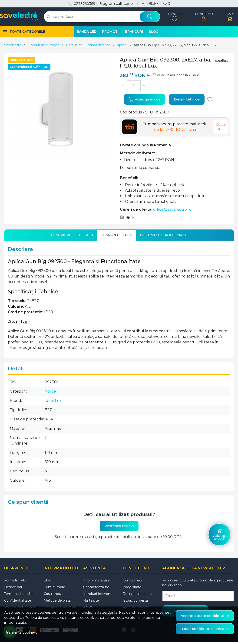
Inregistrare (132, 587)
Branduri (134, 31)
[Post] (123, 217)
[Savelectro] (19, 16)
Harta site (91, 600)
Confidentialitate (17, 600)
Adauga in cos (147, 99)
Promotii (110, 31)
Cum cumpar (54, 587)
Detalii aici (220, 127)
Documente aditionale (163, 235)
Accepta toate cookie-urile (205, 615)
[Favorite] (174, 17)
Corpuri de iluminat (43, 45)
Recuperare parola (137, 594)
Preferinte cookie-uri (22, 632)
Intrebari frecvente (98, 594)
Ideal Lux (53, 400)
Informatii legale (96, 580)
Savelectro (12, 45)
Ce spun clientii (116, 235)
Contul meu (132, 580)
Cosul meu (52, 594)
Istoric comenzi (135, 600)
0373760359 (84, 4)
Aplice (122, 45)
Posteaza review (119, 526)
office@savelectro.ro (172, 209)
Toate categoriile (27, 31)
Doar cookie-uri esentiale (205, 628)
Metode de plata (57, 600)
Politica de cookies (40, 618)
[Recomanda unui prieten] (135, 217)
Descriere (61, 235)
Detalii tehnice (187, 99)
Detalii (86, 235)
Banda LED (86, 31)
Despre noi (13, 587)
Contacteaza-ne (96, 587)
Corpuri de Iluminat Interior (88, 45)
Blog (153, 31)
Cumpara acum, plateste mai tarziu (175, 127)
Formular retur (16, 580)
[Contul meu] (203, 17)
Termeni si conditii (18, 594)
